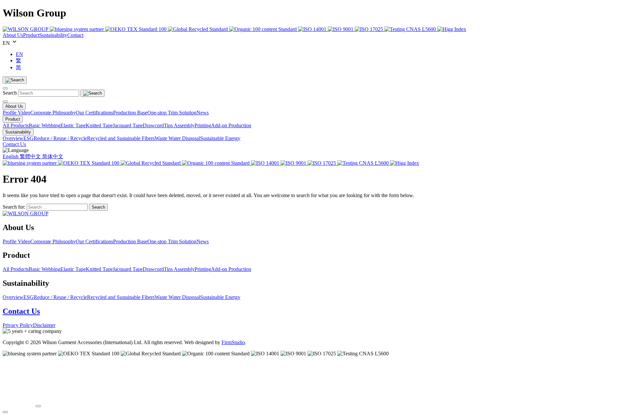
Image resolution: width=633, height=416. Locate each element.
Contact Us (21, 311)
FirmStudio (233, 342)
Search (10, 93)
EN (19, 54)
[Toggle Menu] (5, 102)
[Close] (5, 88)
